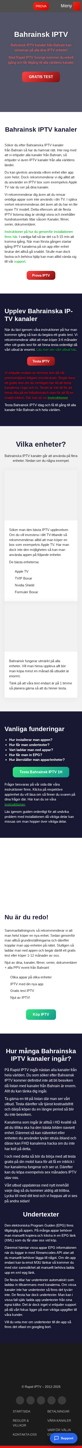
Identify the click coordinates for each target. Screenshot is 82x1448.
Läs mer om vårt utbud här (56, 349)
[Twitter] (20, 1400)
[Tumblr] (30, 1400)
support (19, 261)
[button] (76, 6)
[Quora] (62, 1400)
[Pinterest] (51, 1400)
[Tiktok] (41, 1400)
